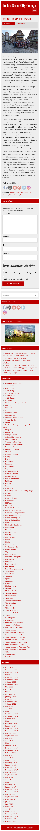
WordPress (19, 828)
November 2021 (11, 701)
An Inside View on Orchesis (15, 358)
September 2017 (11, 775)
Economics (9, 461)
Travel (22, 195)
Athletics (8, 400)
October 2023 (10, 682)
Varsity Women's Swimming (16, 642)
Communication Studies (14, 442)
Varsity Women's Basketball (16, 632)
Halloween (9, 493)
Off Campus (9, 544)
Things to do (10, 608)
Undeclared (9, 620)
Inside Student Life (12, 508)
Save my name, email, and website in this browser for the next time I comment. (19, 265)
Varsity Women (11, 630)
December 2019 (11, 728)
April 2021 (9, 709)
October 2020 (10, 719)
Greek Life (9, 488)
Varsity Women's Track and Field (17, 647)
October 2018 (10, 753)
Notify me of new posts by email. (15, 279)
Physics (8, 552)
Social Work (9, 574)
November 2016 (11, 792)
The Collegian (10, 603)
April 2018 (9, 758)
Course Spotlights (12, 449)
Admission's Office (12, 393)
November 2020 (11, 716)
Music (7, 540)
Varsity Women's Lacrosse (15, 637)
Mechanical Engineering (14, 525)
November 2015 (11, 819)
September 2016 (11, 797)
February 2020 (11, 723)
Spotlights (9, 581)
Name (6, 236)
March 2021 (10, 711)
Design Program (11, 454)
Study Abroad (14, 195)
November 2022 (11, 684)
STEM (7, 583)
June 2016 (9, 804)
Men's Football (10, 532)
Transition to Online (12, 613)
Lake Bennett (21, 23)
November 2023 (11, 680)
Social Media (10, 571)
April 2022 (9, 689)
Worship (8, 657)
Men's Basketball (11, 530)
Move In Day (10, 537)
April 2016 (9, 809)
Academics (9, 386)
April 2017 (9, 780)
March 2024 (10, 675)
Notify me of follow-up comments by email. (19, 273)
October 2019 (10, 733)
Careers (8, 422)
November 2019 (11, 731)
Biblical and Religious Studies (16, 403)
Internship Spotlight (12, 520)
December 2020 (11, 714)
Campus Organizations (14, 417)
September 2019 (11, 736)
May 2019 (9, 738)
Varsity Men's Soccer (13, 625)
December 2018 (11, 748)
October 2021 (10, 704)
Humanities (9, 500)
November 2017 (11, 770)
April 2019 (9, 741)
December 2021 (11, 699)
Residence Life (10, 564)
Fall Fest (8, 481)
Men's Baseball (11, 527)
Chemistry (9, 432)
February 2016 (11, 814)
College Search (11, 439)
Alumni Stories (10, 395)
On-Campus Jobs (11, 547)
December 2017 (11, 767)
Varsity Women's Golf (13, 635)
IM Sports (9, 505)
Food (7, 486)
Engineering (9, 466)
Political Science (11, 554)
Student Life (9, 588)
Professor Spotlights (13, 557)
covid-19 (8, 452)
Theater (8, 605)
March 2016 (10, 811)
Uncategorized (11, 618)
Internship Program (12, 518)
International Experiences (19, 192)
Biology (8, 405)
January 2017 (10, 787)
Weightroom (10, 654)
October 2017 (10, 772)
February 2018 (11, 763)
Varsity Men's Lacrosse (14, 623)
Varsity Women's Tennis (14, 645)
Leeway (29, 828)
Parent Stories (10, 549)
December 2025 (11, 670)
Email (5, 245)
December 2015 (11, 816)
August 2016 (10, 799)
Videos (7, 652)
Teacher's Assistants (13, 601)
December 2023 (11, 677)
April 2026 (9, 667)
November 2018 (11, 750)
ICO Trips (8, 503)
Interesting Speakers (13, 510)
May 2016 (9, 806)
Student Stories (11, 593)
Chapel (8, 430)
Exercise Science (11, 474)
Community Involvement (14, 444)
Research (8, 562)
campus (8, 410)
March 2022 (10, 692)
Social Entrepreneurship (14, 569)
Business (8, 408)
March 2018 (10, 760)
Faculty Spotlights (12, 479)
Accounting (9, 388)
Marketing (9, 522)
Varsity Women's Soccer (14, 640)
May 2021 (9, 706)
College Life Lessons (13, 437)
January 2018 (10, 765)
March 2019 (10, 743)
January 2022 (10, 697)
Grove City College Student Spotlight (19, 491)
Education (9, 464)
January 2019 (10, 745)
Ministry (8, 535)
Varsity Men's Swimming (14, 627)
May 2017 (9, 777)
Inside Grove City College (19, 5)
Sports (7, 579)
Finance (8, 483)
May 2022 (9, 687)
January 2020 (10, 726)
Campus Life (10, 415)
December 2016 (11, 789)
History (8, 496)
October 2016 (10, 794)
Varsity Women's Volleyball (15, 649)
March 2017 (10, 782)
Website (6, 253)
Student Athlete (11, 586)
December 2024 (11, 672)
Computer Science (12, 447)
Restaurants (10, 566)
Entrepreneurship (11, 471)
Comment (7, 213)
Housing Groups (11, 498)
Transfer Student (11, 610)
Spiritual (8, 576)
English (8, 469)
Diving (7, 457)
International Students (13, 515)
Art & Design (10, 398)
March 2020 (10, 721)
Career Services (11, 420)
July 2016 (9, 802)
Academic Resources (13, 383)
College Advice (11, 435)
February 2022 (11, 694)
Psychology (9, 559)
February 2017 (11, 784)
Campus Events (11, 413)
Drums (7, 459)
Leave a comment (9, 27)
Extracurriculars (11, 476)
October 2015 (10, 821)
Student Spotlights (12, 591)
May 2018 (9, 755)
